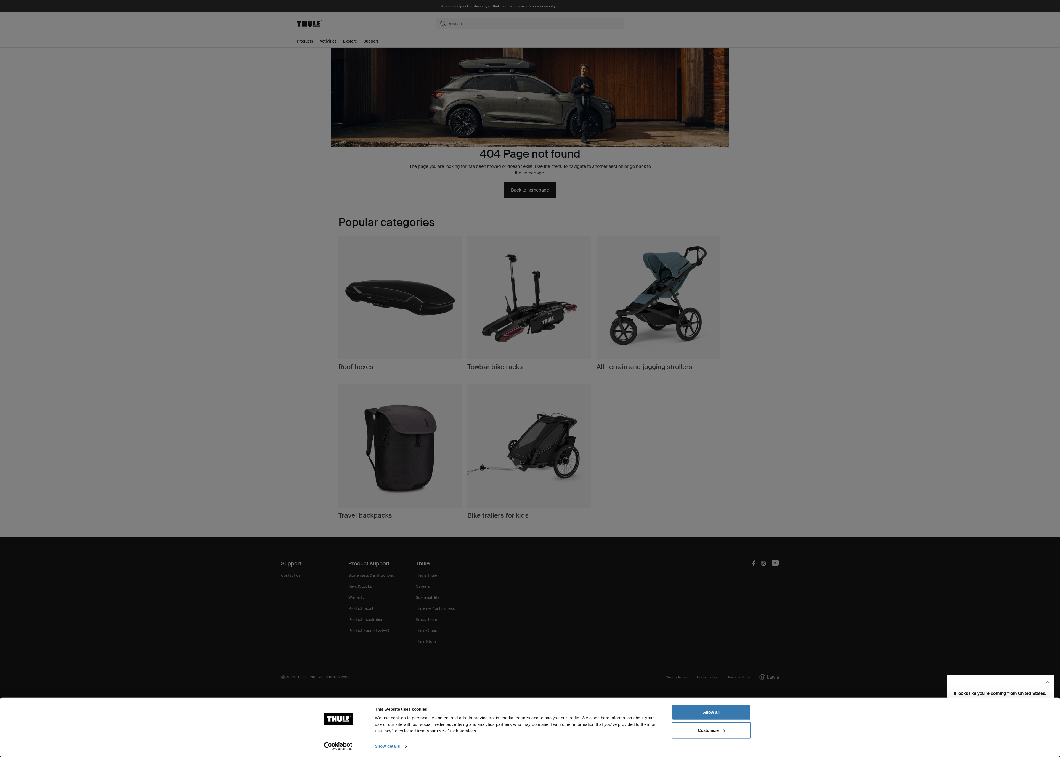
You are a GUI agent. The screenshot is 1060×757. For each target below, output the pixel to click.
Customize (708, 730)
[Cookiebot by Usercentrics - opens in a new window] (338, 746)
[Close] (1047, 682)
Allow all (711, 712)
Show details (387, 746)
